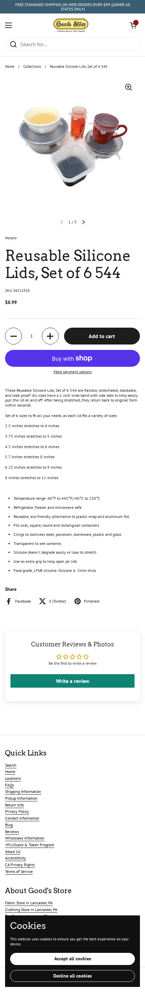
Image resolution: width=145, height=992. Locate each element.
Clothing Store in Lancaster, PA (31, 909)
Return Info (14, 804)
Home (9, 66)
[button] (133, 25)
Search (11, 765)
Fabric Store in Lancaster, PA (29, 902)
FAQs (9, 785)
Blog (9, 824)
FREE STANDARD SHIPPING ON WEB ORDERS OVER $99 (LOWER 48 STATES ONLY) (72, 6)
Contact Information (22, 818)
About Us (12, 851)
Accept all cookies (72, 959)
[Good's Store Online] (71, 25)
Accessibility (15, 857)
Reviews (12, 831)
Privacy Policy (17, 811)
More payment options (73, 371)
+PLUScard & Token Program (29, 844)
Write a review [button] (72, 681)
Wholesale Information (25, 838)
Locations (13, 778)
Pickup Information (21, 798)
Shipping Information (23, 791)
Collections (32, 66)
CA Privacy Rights (20, 864)
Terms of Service (19, 871)
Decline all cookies (72, 976)
